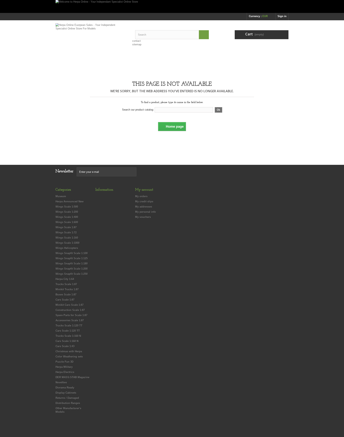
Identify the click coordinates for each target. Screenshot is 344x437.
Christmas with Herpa (69, 351)
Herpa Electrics (65, 372)
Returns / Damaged (67, 397)
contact (136, 40)
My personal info (145, 211)
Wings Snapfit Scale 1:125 (72, 258)
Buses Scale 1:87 (66, 294)
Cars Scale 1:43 (65, 346)
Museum (61, 196)
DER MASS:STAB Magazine (72, 377)
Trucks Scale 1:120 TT (69, 325)
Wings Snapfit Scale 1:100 (72, 253)
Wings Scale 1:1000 (67, 242)
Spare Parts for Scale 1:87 (71, 315)
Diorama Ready (65, 387)
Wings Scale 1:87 (66, 227)
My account (144, 190)
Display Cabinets (66, 392)
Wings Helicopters (67, 248)
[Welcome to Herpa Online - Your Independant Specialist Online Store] (172, 6)
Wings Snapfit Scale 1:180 (72, 263)
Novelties (61, 382)
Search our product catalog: (138, 109)
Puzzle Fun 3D (64, 361)
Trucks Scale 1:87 (66, 284)
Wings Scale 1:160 (67, 237)
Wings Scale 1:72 (66, 232)
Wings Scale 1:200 (67, 211)
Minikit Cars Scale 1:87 (70, 304)
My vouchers (143, 217)
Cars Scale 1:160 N (67, 341)
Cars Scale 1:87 (65, 299)
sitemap (136, 44)
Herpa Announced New (70, 201)
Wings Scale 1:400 (67, 217)
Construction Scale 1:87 (70, 310)
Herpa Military (64, 366)
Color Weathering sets (69, 356)
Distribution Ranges (68, 403)
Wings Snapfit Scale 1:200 (72, 268)
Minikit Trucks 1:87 (67, 289)
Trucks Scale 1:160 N (68, 335)
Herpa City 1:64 (65, 279)
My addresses (143, 206)
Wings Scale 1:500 (67, 206)
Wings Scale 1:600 (67, 222)
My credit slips (144, 201)
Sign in (282, 16)
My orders (141, 196)
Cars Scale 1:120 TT (68, 330)
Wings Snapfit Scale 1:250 (72, 273)
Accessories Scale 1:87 (70, 320)
